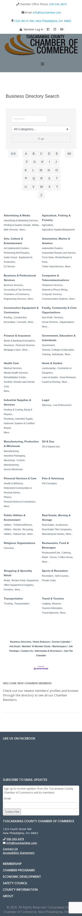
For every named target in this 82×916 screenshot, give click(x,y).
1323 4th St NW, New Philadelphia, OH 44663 (42, 21)
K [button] (26, 170)
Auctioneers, (61, 525)
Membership (12, 864)
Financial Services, (25, 345)
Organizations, (67, 322)
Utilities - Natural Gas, (15, 534)
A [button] (26, 153)
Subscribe (12, 812)
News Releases (41, 642)
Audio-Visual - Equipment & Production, (18, 259)
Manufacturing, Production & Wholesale (21, 444)
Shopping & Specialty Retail (18, 573)
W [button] (41, 186)
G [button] (34, 162)
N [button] (49, 170)
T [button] (57, 178)
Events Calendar (61, 642)
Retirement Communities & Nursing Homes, (18, 490)
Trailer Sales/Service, (53, 266)
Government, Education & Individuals (59, 338)
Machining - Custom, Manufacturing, (14, 462)
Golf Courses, (62, 576)
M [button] (41, 170)
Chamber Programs (19, 870)
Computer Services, (52, 294)
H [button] (42, 162)
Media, (35, 225)
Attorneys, (47, 405)
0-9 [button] (13, 153)
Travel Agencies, (50, 612)
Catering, (66, 552)
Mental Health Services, (16, 372)
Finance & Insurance (17, 335)
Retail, (7, 580)
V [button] (33, 186)
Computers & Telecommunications (55, 278)
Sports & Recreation (55, 570)
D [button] (49, 153)
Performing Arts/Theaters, (17, 253)
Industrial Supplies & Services (17, 402)
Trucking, (8, 603)
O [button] (56, 170)
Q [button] (34, 178)
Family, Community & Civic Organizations (59, 310)
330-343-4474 (57, 4)
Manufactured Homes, (53, 534)
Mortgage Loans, (12, 349)
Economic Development (22, 877)
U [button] (26, 186)
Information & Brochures (48, 651)
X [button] (49, 186)
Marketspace (59, 646)
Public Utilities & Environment (14, 517)
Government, (48, 345)
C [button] (41, 153)
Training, (46, 354)
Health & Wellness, (13, 483)
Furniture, (9, 589)
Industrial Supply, (24, 419)
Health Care (11, 363)
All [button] (69, 153)
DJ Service (9, 266)
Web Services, (11, 229)
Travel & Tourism (53, 598)
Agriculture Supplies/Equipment (58, 229)
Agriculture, (48, 225)
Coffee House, (65, 557)
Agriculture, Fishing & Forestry (56, 217)
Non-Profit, (47, 317)
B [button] (34, 153)
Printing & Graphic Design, (17, 225)
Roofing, (8, 317)
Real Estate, (48, 525)
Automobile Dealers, (52, 248)
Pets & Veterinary (53, 478)
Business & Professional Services (20, 278)
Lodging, (46, 603)
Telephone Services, (52, 285)
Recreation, (48, 576)
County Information (20, 889)
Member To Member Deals (36, 646)
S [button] (49, 178)
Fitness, (8, 497)
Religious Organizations (19, 543)
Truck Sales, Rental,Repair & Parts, (57, 259)
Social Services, (50, 322)
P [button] (26, 178)
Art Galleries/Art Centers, (16, 248)
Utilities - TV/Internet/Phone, (18, 525)
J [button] (56, 162)
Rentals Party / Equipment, (25, 580)
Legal (45, 400)
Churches (9, 548)
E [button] (57, 153)
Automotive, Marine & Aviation (56, 241)
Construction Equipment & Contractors (21, 310)
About (8, 896)
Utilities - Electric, (13, 529)
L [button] (33, 170)
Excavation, (10, 322)
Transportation (13, 598)
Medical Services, (13, 368)
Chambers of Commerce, (17, 294)
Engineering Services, (15, 299)
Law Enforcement (62, 405)
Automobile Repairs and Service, (59, 253)
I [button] (49, 162)
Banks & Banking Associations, (20, 340)
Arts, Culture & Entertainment (13, 241)
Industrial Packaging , (15, 455)
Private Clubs (49, 580)
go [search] (42, 138)
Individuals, (58, 354)
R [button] (41, 178)
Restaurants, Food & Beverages (55, 545)
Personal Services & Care (20, 478)
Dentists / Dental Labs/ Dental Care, (19, 384)
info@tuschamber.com (47, 12)
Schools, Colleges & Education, (58, 349)
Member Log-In (33, 29)
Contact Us (27, 651)
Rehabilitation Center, (15, 377)
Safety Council (15, 883)
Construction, (20, 317)
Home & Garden (52, 363)
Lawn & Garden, (50, 377)
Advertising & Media (17, 215)
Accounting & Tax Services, (18, 289)
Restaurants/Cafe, (51, 552)
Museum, (57, 603)
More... (23, 229)
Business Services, (13, 285)
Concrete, (22, 322)
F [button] (27, 162)
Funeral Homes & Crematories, (20, 501)
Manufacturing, (11, 451)
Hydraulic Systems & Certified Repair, (19, 425)
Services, (59, 317)
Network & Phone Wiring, (55, 289)
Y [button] (57, 186)
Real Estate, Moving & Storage (56, 517)
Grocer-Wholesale (13, 469)
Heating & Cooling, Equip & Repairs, (18, 412)
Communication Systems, (55, 299)
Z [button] (41, 195)
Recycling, (28, 529)
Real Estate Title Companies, (57, 529)
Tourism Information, (52, 608)
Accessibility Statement (19, 853)
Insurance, (9, 345)
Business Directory (20, 642)
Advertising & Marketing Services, (21, 220)
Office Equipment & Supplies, (19, 585)
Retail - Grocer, (49, 557)
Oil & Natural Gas (51, 446)
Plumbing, (9, 419)
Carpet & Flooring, (51, 382)
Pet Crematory (49, 483)
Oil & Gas (48, 441)
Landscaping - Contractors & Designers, (57, 370)
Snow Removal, (68, 377)
